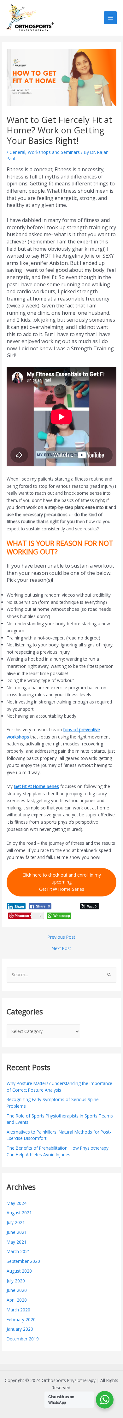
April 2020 (17, 1300)
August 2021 (19, 1213)
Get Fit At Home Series (36, 786)
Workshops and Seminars (54, 152)
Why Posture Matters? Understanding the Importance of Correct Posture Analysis (59, 1086)
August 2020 (19, 1271)
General (17, 152)
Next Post (61, 948)
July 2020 (16, 1281)
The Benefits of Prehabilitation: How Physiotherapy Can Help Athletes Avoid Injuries (57, 1151)
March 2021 (18, 1251)
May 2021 (16, 1242)
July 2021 (16, 1222)
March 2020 (18, 1310)
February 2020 (21, 1319)
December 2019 (23, 1339)
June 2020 (17, 1290)
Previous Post (61, 937)
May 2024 (16, 1203)
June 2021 (17, 1232)
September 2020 (23, 1261)
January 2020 (20, 1329)
